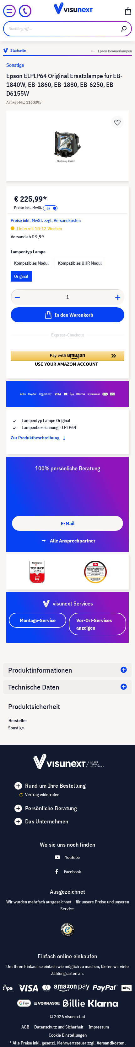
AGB (25, 1027)
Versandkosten (111, 1043)
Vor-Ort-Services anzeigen (94, 624)
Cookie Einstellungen (68, 1035)
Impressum (99, 1027)
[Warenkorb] (128, 11)
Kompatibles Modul (31, 263)
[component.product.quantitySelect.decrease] (17, 297)
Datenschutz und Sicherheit (59, 1027)
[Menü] (9, 11)
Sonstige (15, 65)
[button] (67, 358)
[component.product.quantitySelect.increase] (118, 297)
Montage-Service (38, 620)
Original (21, 276)
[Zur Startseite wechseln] (67, 11)
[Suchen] (124, 28)
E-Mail (67, 523)
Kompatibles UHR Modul (80, 263)
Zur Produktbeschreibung (35, 438)
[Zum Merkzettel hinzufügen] (117, 122)
